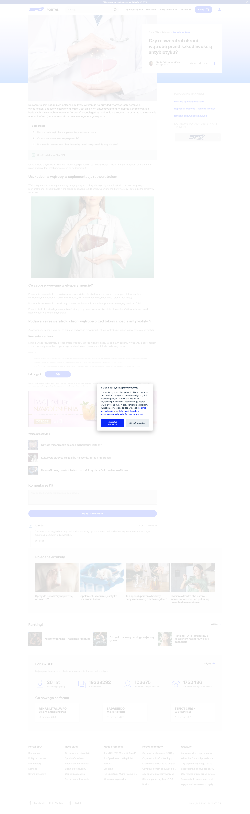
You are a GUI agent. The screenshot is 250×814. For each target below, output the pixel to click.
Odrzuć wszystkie (137, 423)
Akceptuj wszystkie (112, 423)
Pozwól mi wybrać (134, 414)
